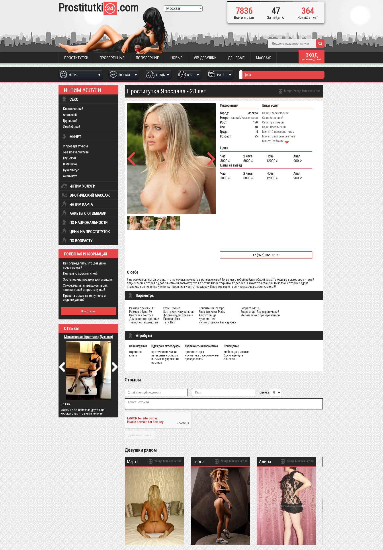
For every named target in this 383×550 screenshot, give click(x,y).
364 (307, 11)
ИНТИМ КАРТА (81, 204)
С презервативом (75, 146)
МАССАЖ (263, 57)
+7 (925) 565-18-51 (266, 255)
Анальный (70, 115)
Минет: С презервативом (278, 131)
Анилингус (70, 176)
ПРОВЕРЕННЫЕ (112, 57)
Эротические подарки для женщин (88, 279)
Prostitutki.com (99, 7)
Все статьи (88, 311)
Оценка (264, 392)
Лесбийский (71, 127)
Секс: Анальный (272, 117)
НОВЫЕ (176, 57)
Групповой (70, 121)
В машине (70, 164)
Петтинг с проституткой (80, 273)
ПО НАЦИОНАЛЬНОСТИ (88, 223)
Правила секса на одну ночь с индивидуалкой (84, 298)
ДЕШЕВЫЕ (236, 57)
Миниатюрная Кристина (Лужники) (88, 337)
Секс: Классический (275, 113)
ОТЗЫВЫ (71, 329)
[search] (320, 43)
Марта (133, 461)
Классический (73, 109)
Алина (265, 461)
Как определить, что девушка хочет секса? (84, 265)
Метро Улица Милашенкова (301, 91)
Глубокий (69, 158)
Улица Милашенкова (244, 117)
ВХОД (311, 56)
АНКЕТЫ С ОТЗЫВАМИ (88, 213)
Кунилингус (71, 170)
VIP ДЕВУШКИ (205, 57)
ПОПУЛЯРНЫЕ (147, 57)
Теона (198, 461)
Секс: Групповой (273, 122)
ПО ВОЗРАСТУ (81, 241)
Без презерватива (76, 152)
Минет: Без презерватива (278, 136)
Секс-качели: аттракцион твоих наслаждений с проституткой (85, 287)
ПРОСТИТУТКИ (76, 57)
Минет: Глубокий (272, 141)
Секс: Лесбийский (274, 127)
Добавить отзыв (139, 435)
